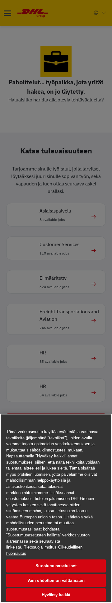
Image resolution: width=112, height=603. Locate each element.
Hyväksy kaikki (56, 594)
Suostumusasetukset (55, 565)
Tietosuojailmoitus (40, 547)
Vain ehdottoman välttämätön (56, 580)
